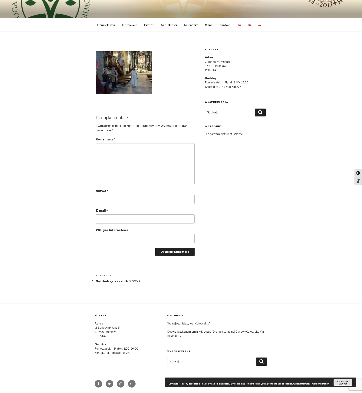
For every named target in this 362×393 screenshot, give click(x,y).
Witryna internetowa (112, 230)
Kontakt (225, 25)
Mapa (208, 25)
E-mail (102, 210)
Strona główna (105, 25)
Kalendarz (191, 25)
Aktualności (169, 25)
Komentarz (105, 139)
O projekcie (129, 25)
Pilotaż (149, 25)
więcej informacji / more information (311, 383)
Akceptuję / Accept (343, 382)
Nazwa (102, 191)
